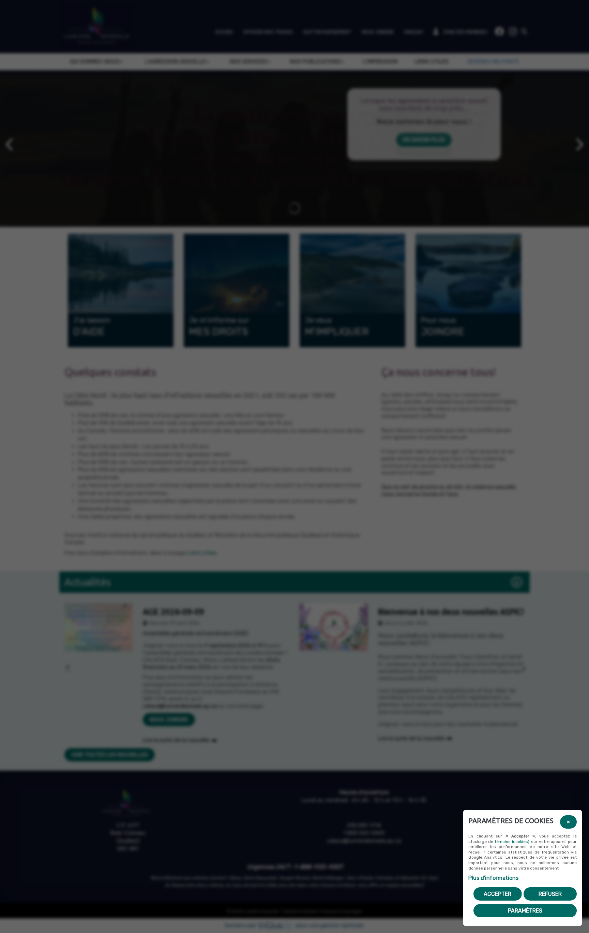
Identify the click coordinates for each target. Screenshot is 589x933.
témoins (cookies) (512, 841)
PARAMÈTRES (525, 910)
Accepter (497, 894)
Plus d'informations (493, 878)
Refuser (550, 894)
